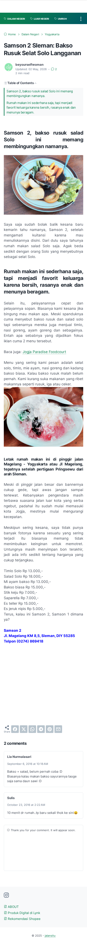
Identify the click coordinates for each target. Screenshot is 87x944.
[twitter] (23, 729)
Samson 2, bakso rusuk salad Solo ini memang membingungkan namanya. (40, 93)
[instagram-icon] (6, 895)
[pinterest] (49, 729)
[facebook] (15, 729)
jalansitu (50, 935)
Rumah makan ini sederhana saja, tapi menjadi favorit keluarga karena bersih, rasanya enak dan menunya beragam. (41, 107)
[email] (58, 729)
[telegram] (41, 729)
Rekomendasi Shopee (24, 919)
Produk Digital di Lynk (23, 913)
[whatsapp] (32, 729)
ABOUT (13, 907)
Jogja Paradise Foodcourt (44, 352)
